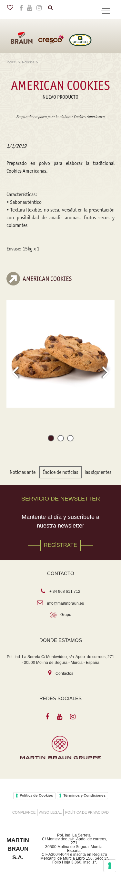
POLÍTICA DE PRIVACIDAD (87, 812)
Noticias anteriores (28, 472)
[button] (51, 439)
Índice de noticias (60, 472)
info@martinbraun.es (65, 603)
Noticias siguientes (92, 472)
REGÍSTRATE (60, 545)
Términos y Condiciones (84, 795)
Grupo (65, 614)
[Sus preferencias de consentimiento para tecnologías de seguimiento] (110, 866)
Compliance (23, 812)
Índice (11, 62)
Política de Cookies (36, 795)
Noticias (28, 62)
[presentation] (15, 372)
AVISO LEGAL (50, 812)
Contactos (64, 673)
